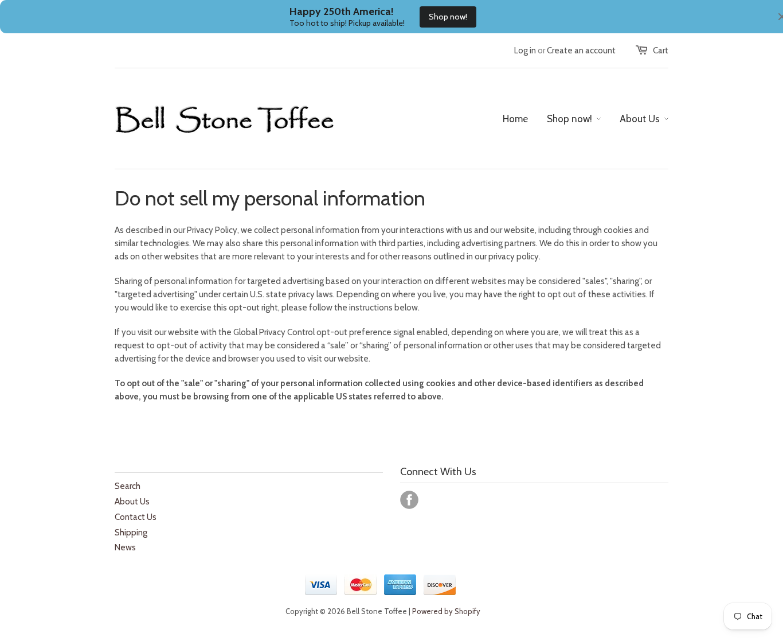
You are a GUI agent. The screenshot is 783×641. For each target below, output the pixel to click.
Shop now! (448, 16)
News (125, 547)
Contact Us (135, 517)
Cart (660, 50)
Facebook (409, 500)
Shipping (131, 532)
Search (127, 486)
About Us (132, 501)
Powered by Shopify (446, 611)
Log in (525, 50)
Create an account (581, 50)
